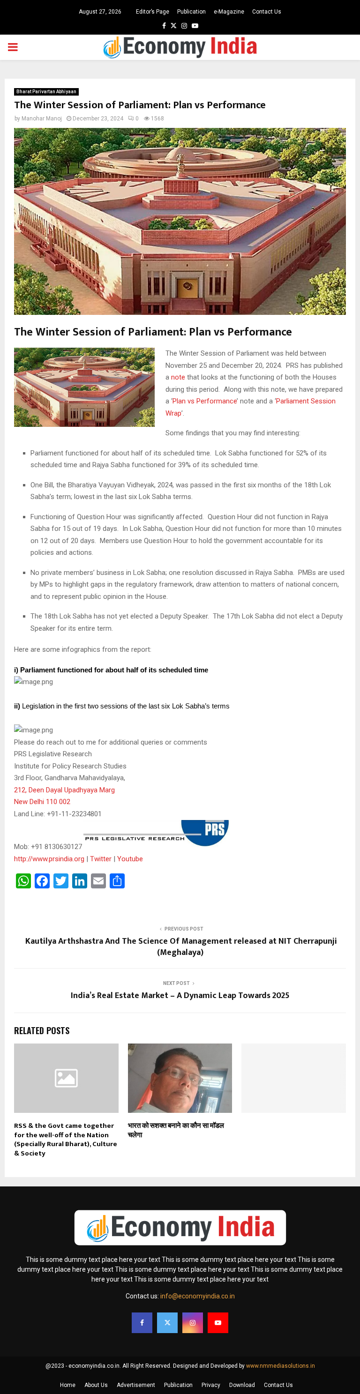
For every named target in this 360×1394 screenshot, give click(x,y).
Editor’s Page (152, 11)
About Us (96, 1385)
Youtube (130, 859)
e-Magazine (229, 11)
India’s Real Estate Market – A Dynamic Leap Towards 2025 (180, 996)
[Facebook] (142, 1322)
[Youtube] (218, 1322)
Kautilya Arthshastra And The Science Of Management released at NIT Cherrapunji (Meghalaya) (180, 947)
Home (67, 1385)
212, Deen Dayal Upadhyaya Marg (64, 790)
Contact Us (266, 11)
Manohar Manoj (42, 118)
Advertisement (136, 1385)
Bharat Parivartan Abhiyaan (46, 91)
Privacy (211, 1385)
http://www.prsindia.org (49, 859)
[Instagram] (192, 1322)
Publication (191, 11)
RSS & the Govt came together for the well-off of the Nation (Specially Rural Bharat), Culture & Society (65, 1139)
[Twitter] (167, 1322)
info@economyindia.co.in (197, 1296)
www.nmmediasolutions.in (280, 1366)
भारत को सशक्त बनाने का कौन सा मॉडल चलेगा (176, 1130)
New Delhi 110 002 (42, 802)
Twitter (101, 859)
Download (242, 1385)
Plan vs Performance (204, 401)
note (178, 377)
